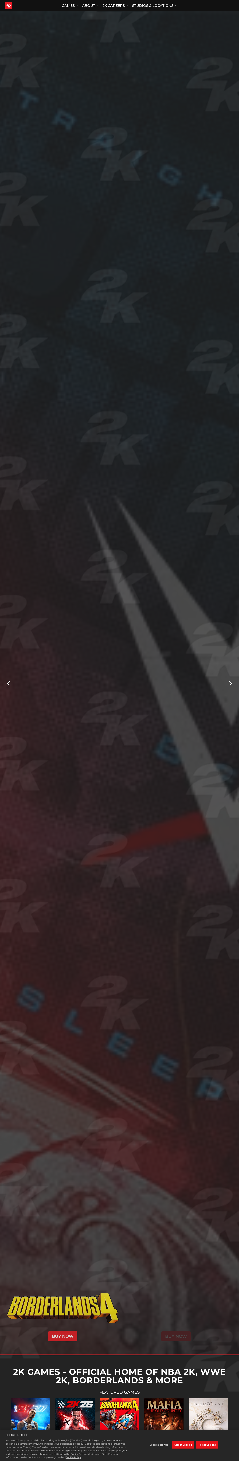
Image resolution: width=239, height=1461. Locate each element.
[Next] (230, 683)
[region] (119, 1445)
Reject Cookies (207, 1444)
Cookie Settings (159, 1444)
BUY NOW (62, 1336)
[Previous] (8, 683)
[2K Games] (15, 5)
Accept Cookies (183, 1444)
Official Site (31, 1424)
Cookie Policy (73, 1457)
